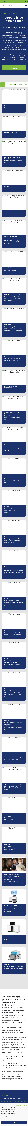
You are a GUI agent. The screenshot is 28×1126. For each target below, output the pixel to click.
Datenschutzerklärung (21, 1106)
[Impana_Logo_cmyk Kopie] (7, 5)
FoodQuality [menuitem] (11, 85)
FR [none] (25, 2)
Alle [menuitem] (2, 85)
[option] (19, 1)
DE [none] (19, 2)
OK (14, 1122)
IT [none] (27, 2)
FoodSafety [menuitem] (22, 85)
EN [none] (22, 2)
